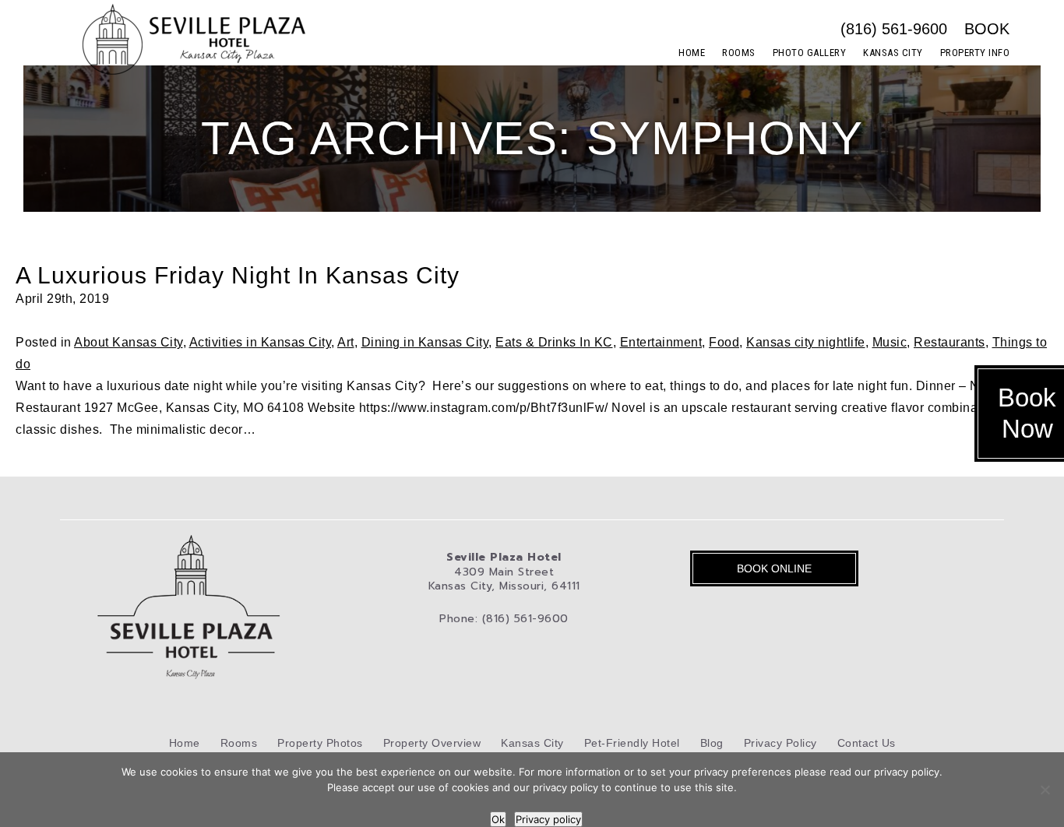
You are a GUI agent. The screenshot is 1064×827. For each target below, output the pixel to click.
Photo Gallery (810, 52)
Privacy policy (548, 819)
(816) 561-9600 (893, 28)
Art (345, 342)
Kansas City (893, 52)
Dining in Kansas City (425, 342)
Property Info (975, 52)
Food (724, 342)
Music (889, 342)
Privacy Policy (780, 743)
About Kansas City (128, 342)
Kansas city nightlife (805, 342)
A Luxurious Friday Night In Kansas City (238, 275)
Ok (498, 819)
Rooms (739, 52)
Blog (712, 743)
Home (691, 52)
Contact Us (866, 743)
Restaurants (949, 342)
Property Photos (320, 743)
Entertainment (661, 342)
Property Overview (432, 743)
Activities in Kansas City (260, 342)
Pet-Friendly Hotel (632, 743)
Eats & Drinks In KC (554, 342)
